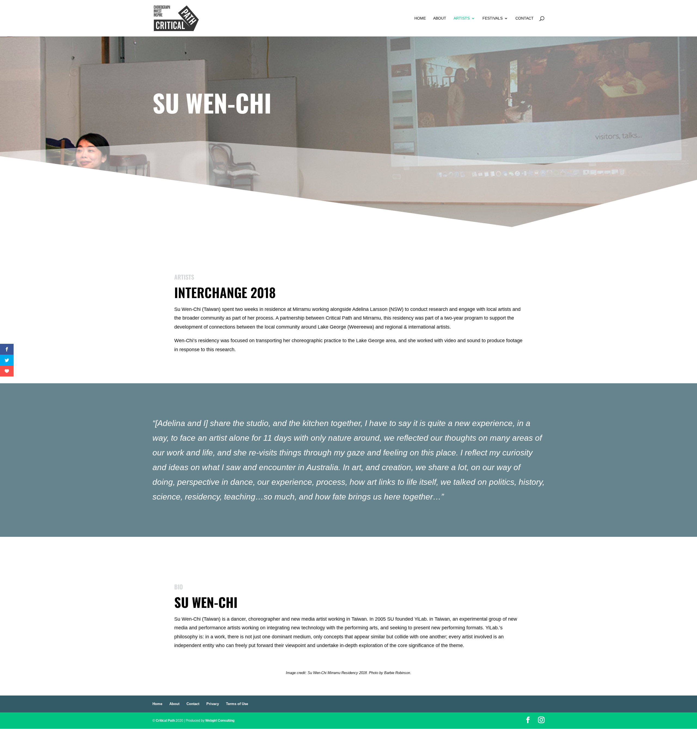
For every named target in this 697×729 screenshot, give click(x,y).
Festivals (492, 18)
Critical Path (165, 720)
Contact (524, 18)
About (439, 18)
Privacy (212, 704)
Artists (462, 18)
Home (420, 18)
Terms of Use (237, 704)
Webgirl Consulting (219, 720)
